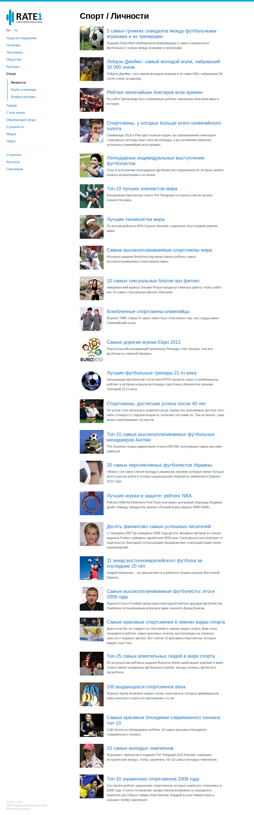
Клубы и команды (24, 89)
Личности (18, 82)
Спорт (11, 73)
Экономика (14, 52)
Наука (10, 141)
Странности (15, 127)
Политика (13, 45)
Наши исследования (21, 38)
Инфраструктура (23, 96)
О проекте (13, 155)
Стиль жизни (15, 112)
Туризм (11, 105)
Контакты (13, 162)
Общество (13, 59)
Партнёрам (14, 169)
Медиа (11, 134)
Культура (12, 66)
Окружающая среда (21, 119)
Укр (16, 30)
